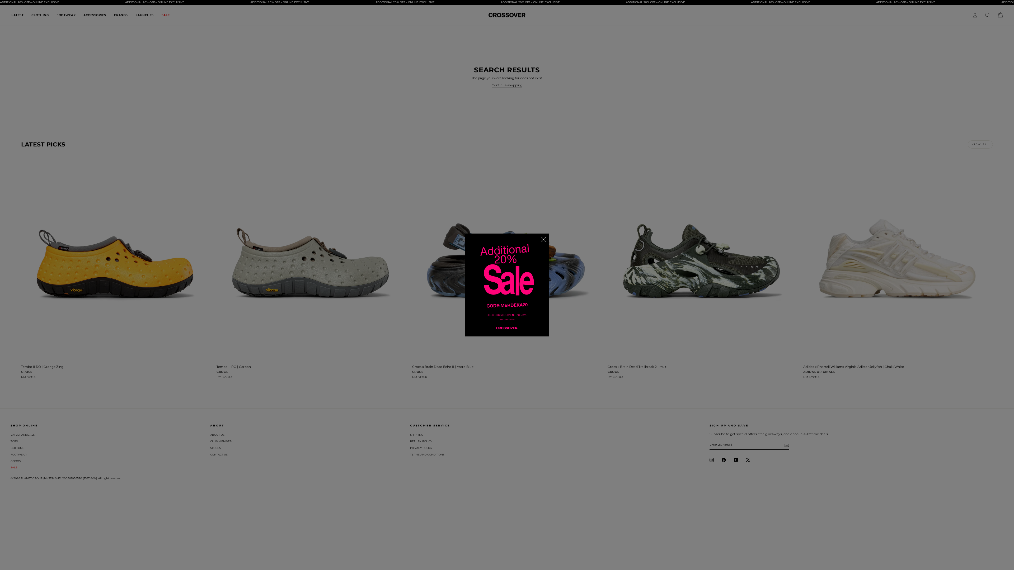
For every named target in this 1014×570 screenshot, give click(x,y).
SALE (166, 15)
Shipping (416, 434)
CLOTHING (40, 15)
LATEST (17, 15)
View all (980, 144)
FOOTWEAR (66, 15)
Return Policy (421, 441)
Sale (14, 467)
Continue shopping (507, 85)
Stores (215, 448)
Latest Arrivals (23, 434)
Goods (16, 461)
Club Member (221, 441)
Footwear (18, 454)
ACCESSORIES (94, 15)
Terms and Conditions (427, 454)
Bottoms (17, 448)
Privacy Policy (421, 448)
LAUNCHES (145, 15)
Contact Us (219, 454)
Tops (14, 441)
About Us (217, 434)
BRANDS (121, 15)
